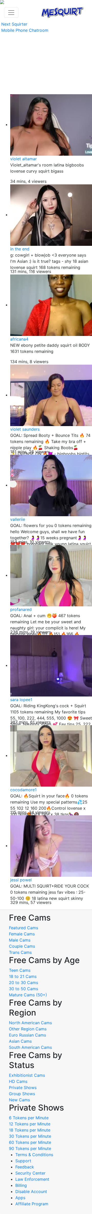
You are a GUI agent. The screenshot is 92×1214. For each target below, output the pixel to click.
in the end (19, 248)
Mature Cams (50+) (28, 994)
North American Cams (30, 1022)
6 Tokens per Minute (29, 1117)
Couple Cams (22, 946)
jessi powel (21, 879)
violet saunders (25, 429)
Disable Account (31, 1191)
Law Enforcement (32, 1179)
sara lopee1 (21, 699)
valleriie (17, 519)
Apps (20, 1197)
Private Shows (23, 1087)
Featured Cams (23, 927)
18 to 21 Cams (23, 976)
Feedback (24, 1166)
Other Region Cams (28, 1028)
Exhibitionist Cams (27, 1075)
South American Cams (30, 1047)
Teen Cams (19, 970)
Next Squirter (14, 24)
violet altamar (23, 158)
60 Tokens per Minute (30, 1142)
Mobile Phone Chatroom (24, 30)
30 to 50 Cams (23, 988)
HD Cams (18, 1081)
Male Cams (19, 940)
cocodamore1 (23, 789)
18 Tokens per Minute (29, 1130)
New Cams (19, 1099)
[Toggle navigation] (11, 12)
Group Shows (22, 1093)
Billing (21, 1185)
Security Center (30, 1173)
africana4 (19, 339)
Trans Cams (20, 952)
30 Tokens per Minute (30, 1136)
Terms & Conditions (34, 1154)
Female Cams (22, 933)
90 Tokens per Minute (30, 1148)
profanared (21, 609)
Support (23, 1160)
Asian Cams (20, 1041)
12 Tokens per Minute (29, 1123)
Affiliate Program (32, 1203)
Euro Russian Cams (27, 1035)
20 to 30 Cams (23, 982)
